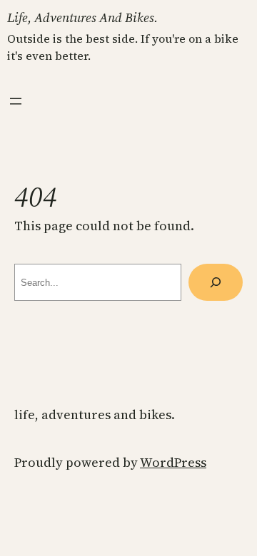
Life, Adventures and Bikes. (82, 17)
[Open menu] (15, 101)
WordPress (173, 462)
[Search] (215, 282)
